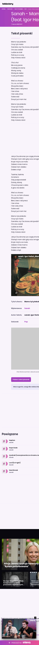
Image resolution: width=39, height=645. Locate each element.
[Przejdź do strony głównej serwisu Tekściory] (7, 3)
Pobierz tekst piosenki (21, 379)
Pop (25, 9)
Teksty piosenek (18, 9)
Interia (3, 9)
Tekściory (10, 9)
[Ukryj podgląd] (35, 618)
